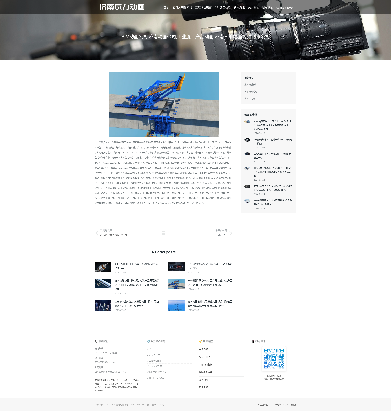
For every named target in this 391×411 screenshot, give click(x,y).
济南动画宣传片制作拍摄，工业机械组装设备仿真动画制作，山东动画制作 (273, 188)
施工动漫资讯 (250, 84)
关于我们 (203, 349)
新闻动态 (203, 379)
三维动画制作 (205, 364)
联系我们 (203, 387)
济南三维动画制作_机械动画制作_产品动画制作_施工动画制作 (273, 202)
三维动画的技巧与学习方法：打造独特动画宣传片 (210, 266)
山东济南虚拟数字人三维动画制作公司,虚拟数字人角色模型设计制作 (137, 303)
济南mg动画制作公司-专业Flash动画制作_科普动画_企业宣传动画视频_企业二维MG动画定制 (272, 125)
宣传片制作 (204, 356)
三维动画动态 (250, 91)
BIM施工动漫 (205, 372)
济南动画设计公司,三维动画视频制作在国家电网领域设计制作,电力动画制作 (210, 303)
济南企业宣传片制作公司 (113, 235)
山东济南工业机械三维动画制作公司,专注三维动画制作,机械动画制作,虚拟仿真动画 (273, 171)
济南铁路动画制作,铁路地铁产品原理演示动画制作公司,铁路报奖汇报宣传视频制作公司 (137, 285)
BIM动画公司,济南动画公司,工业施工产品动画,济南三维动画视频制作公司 (210, 282)
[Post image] (103, 267)
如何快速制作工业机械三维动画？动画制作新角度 (137, 266)
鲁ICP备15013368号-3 (156, 404)
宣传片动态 (249, 98)
